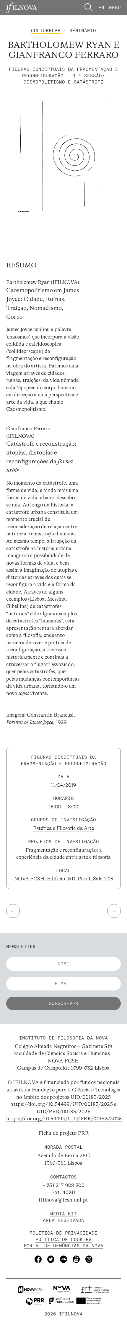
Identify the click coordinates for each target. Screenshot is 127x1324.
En (101, 7)
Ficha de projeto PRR (63, 1133)
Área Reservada (63, 1220)
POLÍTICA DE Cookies (63, 1239)
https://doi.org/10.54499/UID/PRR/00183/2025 (64, 1119)
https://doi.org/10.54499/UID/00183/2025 (61, 1104)
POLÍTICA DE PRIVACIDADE (63, 1233)
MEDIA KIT (63, 1214)
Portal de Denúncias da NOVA (63, 1245)
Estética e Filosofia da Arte (63, 828)
